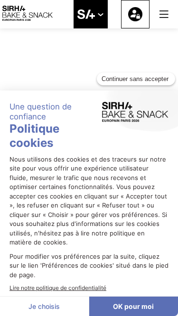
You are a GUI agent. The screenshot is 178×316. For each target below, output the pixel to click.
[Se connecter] (135, 14)
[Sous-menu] (100, 15)
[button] (164, 14)
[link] (91, 14)
